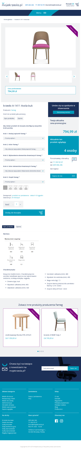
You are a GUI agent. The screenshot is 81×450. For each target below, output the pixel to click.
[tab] (8, 227)
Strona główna (8, 19)
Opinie (20, 118)
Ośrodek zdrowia (8, 405)
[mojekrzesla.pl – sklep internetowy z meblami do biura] (12, 5)
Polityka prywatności (62, 403)
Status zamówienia (35, 396)
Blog (56, 407)
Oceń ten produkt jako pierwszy (14, 114)
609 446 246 (29, 5)
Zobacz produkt (21, 341)
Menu (38, 13)
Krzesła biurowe (8, 420)
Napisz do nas (57, 176)
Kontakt (57, 399)
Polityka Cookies (60, 405)
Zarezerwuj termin (63, 112)
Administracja (7, 403)
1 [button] (37, 351)
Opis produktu (9, 118)
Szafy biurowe (7, 424)
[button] (6, 77)
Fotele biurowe (7, 422)
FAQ (29, 399)
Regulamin (58, 401)
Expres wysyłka (7, 409)
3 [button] (41, 351)
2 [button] (39, 351)
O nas (57, 396)
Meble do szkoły (7, 401)
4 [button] (43, 351)
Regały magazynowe (9, 433)
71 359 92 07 (58, 162)
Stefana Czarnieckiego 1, (37, 430)
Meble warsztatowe (9, 407)
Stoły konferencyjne (9, 427)
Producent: (9, 110)
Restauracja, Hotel (8, 399)
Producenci (59, 409)
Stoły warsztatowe (8, 429)
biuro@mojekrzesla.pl (36, 424)
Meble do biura (7, 396)
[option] (21, 328)
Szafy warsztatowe (8, 431)
